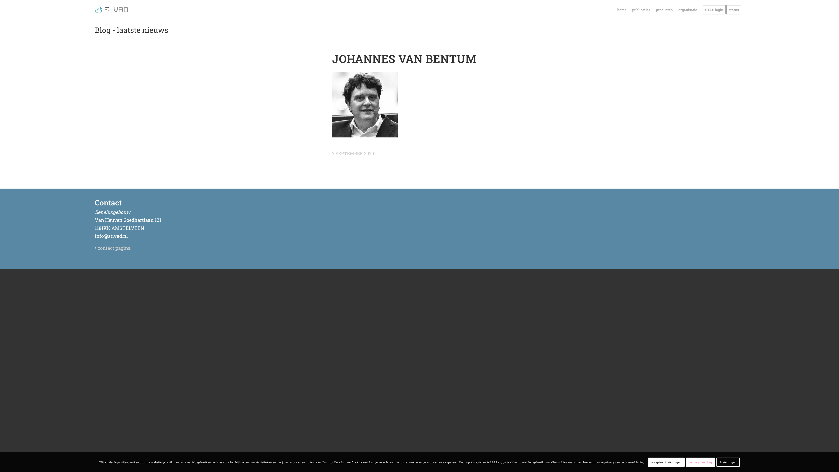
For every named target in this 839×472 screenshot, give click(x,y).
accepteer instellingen (666, 462)
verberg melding (700, 462)
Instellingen (728, 462)
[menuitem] (621, 10)
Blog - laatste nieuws (131, 30)
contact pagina (114, 248)
